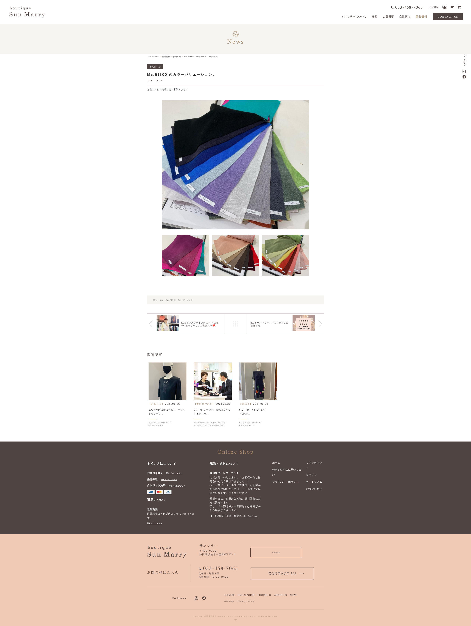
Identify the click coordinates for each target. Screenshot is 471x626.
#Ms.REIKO (171, 300)
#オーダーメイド (185, 300)
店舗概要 (388, 16)
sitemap (229, 601)
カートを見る (314, 481)
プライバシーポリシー (285, 481)
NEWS (294, 595)
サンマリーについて (354, 16)
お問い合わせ (314, 488)
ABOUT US (280, 595)
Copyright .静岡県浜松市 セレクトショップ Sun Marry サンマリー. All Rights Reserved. (235, 616)
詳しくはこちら (173, 473)
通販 (375, 16)
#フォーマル (158, 300)
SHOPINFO (264, 595)
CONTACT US (448, 17)
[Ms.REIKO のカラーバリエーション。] (235, 164)
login (236, 619)
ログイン (311, 474)
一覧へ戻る (235, 324)
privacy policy (245, 601)
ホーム (276, 462)
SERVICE (229, 595)
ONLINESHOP (246, 595)
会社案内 (405, 16)
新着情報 (421, 16)
